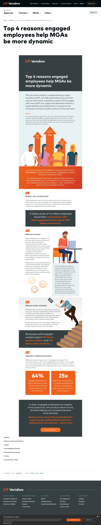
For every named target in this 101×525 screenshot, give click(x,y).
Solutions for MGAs (9, 504)
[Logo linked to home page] (13, 491)
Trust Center (26, 507)
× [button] (99, 516)
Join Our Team (64, 507)
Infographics (19, 473)
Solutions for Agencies (10, 499)
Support (82, 3)
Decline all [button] (89, 519)
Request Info (91, 3)
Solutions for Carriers (10, 501)
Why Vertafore (34, 3)
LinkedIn (41, 473)
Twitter (37, 473)
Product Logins (26, 499)
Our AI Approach (65, 499)
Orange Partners (46, 501)
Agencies (8, 12)
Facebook (32, 473)
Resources (55, 3)
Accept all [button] (73, 519)
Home (5, 20)
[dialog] (50, 520)
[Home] (11, 3)
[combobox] (97, 516)
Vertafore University (28, 501)
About (75, 3)
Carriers (23, 12)
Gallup (7, 445)
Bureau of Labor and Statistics (14, 441)
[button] (33, 523)
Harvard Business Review (12, 448)
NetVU (43, 499)
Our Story (63, 501)
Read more (11, 521)
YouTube (81, 504)
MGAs (36, 12)
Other (48, 12)
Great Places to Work (11, 460)
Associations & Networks (48, 504)
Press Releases (64, 504)
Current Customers (66, 3)
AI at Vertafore (45, 3)
